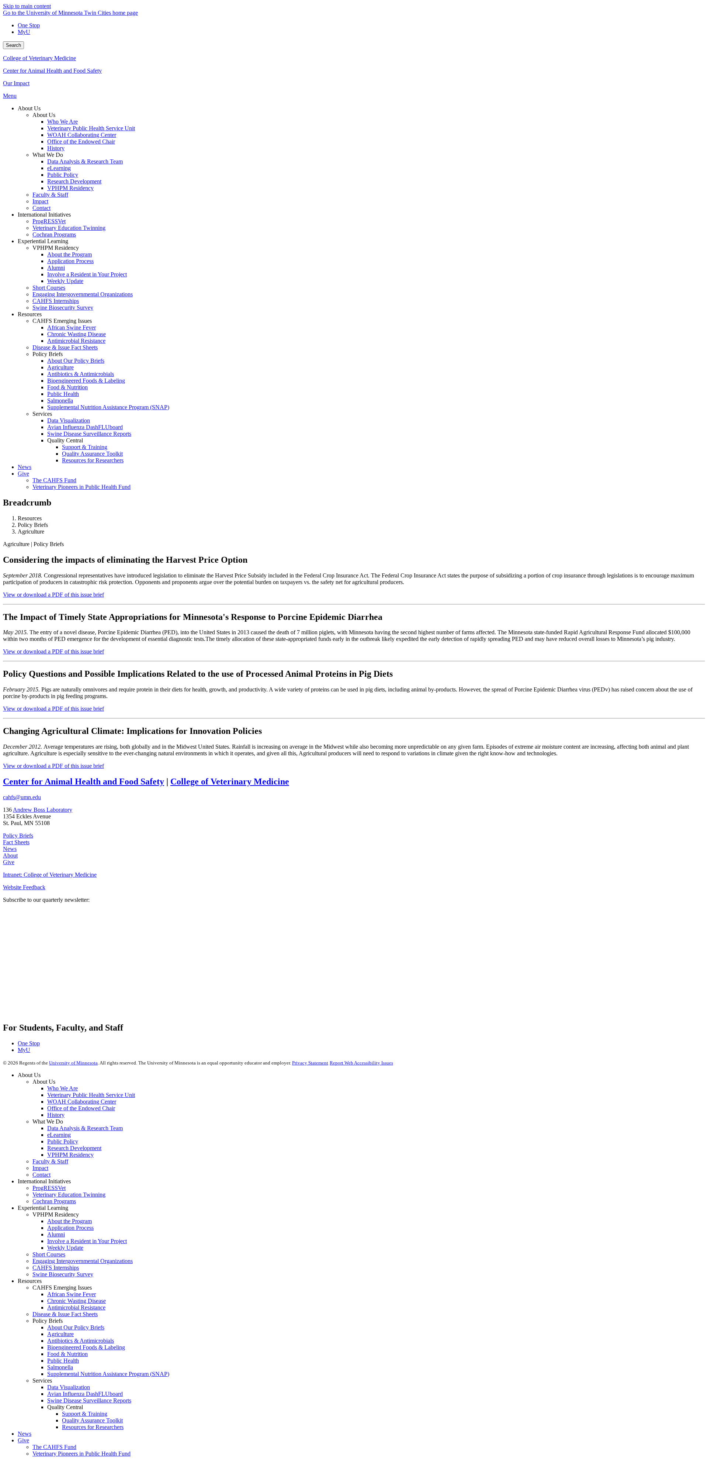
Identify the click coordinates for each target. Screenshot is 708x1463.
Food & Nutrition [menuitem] (67, 387)
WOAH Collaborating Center (81, 1101)
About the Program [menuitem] (69, 254)
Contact (41, 1175)
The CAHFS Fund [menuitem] (54, 480)
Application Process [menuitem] (70, 261)
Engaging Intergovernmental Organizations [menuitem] (82, 294)
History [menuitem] (56, 148)
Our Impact (16, 83)
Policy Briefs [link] (47, 354)
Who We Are (62, 1088)
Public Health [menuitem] (63, 394)
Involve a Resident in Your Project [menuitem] (87, 274)
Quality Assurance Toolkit (92, 1420)
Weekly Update (65, 1248)
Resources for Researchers (93, 1427)
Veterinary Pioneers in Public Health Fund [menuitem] (81, 487)
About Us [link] (29, 108)
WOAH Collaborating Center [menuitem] (81, 135)
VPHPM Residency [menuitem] (70, 188)
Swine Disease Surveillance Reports (89, 1400)
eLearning (59, 1135)
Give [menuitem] (23, 473)
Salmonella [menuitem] (60, 400)
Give (8, 862)
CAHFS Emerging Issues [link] (62, 321)
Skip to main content (27, 6)
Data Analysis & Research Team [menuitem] (85, 161)
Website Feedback (24, 887)
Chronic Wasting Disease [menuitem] (76, 334)
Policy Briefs (18, 835)
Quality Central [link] (65, 440)
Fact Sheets (16, 842)
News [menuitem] (24, 467)
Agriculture (60, 1334)
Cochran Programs (54, 1201)
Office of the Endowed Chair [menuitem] (81, 141)
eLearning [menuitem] (59, 168)
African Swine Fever (71, 1294)
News (10, 849)
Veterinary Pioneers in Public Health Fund (81, 1453)
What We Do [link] (47, 155)
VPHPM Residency (70, 1155)
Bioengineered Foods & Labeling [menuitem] (86, 380)
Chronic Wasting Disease (76, 1301)
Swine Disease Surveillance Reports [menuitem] (89, 434)
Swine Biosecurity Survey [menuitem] (62, 307)
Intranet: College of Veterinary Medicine (50, 875)
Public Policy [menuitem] (62, 175)
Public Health (63, 1360)
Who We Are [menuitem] (62, 121)
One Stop (29, 25)
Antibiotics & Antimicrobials (80, 1341)
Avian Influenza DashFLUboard (85, 1394)
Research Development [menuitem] (74, 181)
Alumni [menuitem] (56, 268)
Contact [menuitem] (41, 208)
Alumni (56, 1234)
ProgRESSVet (49, 1188)
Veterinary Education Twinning (68, 1194)
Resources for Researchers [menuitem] (93, 460)
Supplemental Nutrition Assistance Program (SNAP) (108, 1374)
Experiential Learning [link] (43, 241)
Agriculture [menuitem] (60, 367)
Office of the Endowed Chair (81, 1108)
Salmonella (60, 1367)
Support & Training (84, 1414)
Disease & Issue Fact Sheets (65, 1314)
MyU (24, 32)
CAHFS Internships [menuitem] (55, 301)
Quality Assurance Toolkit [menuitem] (92, 454)
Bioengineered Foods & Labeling (86, 1347)
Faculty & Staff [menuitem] (50, 194)
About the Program (69, 1221)
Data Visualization (68, 1387)
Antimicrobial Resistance (76, 1307)
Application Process (70, 1228)
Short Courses (48, 1254)
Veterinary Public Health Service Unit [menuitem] (91, 128)
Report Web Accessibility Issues (361, 1063)
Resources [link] (30, 314)
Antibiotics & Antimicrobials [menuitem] (80, 374)
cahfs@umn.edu (22, 797)
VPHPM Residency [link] (55, 248)
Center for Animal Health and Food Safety (52, 71)
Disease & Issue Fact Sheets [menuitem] (65, 347)
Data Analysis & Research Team (85, 1128)
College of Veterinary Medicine (39, 58)
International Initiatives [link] (44, 214)
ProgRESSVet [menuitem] (49, 221)
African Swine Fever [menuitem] (71, 327)
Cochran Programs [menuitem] (54, 234)
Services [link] (42, 414)
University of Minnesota (73, 1063)
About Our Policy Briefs (75, 1327)
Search (13, 45)
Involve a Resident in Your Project (87, 1241)
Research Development (74, 1148)
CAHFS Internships (55, 1267)
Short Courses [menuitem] (48, 287)
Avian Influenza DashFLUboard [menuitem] (85, 427)
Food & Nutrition (67, 1354)
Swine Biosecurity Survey (62, 1274)
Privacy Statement (310, 1063)
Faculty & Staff (50, 1161)
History (56, 1115)
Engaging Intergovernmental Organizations (82, 1261)
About (10, 855)
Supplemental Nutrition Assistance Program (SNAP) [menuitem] (108, 407)
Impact (40, 1168)
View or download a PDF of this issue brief (53, 594)
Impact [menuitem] (40, 201)
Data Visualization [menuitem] (68, 420)
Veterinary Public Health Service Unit (91, 1095)
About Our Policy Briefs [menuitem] (75, 361)
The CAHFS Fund (54, 1447)
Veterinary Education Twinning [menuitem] (68, 228)
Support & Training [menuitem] (84, 447)
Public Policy (62, 1141)
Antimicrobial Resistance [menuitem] (76, 341)
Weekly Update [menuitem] (65, 281)
